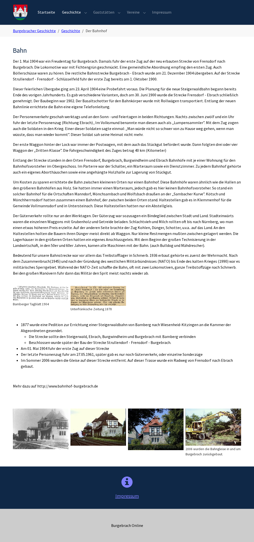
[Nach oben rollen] (243, 531)
